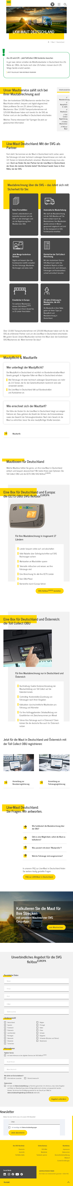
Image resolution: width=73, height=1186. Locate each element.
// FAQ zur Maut (64, 127)
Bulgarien (42, 1035)
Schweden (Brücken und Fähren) (49, 1038)
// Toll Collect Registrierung (63, 116)
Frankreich (10, 1027)
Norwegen (10, 1035)
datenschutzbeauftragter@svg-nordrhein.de (20, 1092)
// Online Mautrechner (63, 122)
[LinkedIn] (4, 1174)
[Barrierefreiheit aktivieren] (52, 4)
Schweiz (42, 1033)
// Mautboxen (63, 110)
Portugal (42, 1025)
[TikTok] (21, 1174)
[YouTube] (17, 1174)
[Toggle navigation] (59, 4)
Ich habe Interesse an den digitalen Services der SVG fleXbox (27, 1055)
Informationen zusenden (14, 1078)
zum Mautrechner (56, 927)
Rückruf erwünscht (33, 1078)
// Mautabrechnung (64, 98)
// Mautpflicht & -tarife (63, 104)
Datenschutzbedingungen (29, 1127)
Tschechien (10, 1043)
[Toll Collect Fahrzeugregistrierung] (54, 762)
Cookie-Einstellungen (63, 1160)
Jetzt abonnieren (18, 1132)
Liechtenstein (11, 1033)
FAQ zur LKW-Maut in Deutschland (39, 876)
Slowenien (10, 1041)
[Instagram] (9, 1174)
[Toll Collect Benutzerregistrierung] (18, 762)
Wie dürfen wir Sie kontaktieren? (14, 1075)
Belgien (42, 1022)
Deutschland (11, 1022)
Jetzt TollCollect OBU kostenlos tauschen (21, 72)
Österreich (10, 1030)
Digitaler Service (9, 1053)
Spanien (9, 1025)
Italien (41, 1027)
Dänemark (10, 1038)
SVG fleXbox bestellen (49, 590)
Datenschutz (8, 1083)
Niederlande (43, 1041)
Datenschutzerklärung (21, 1086)
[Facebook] (13, 1174)
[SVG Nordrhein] (8, 3)
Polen (41, 1030)
